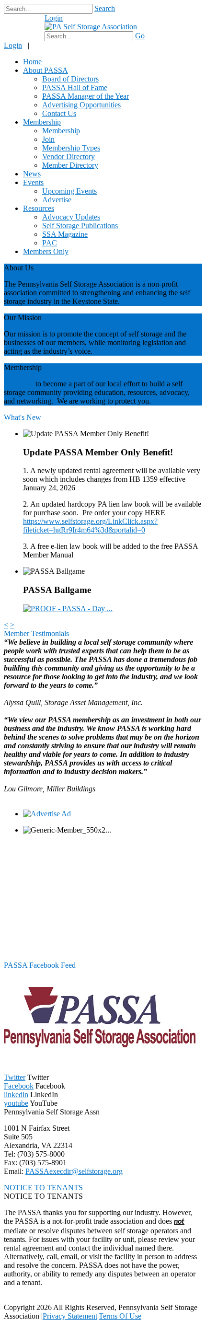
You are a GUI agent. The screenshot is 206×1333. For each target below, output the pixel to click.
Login (54, 18)
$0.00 (27, 23)
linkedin (16, 1094)
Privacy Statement (70, 1316)
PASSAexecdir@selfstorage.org (74, 1171)
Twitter (14, 1077)
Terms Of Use (120, 1316)
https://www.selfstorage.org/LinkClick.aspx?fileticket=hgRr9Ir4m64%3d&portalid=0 (90, 525)
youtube (16, 1103)
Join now (19, 384)
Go (140, 36)
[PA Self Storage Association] (91, 27)
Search (104, 8)
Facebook (19, 1086)
